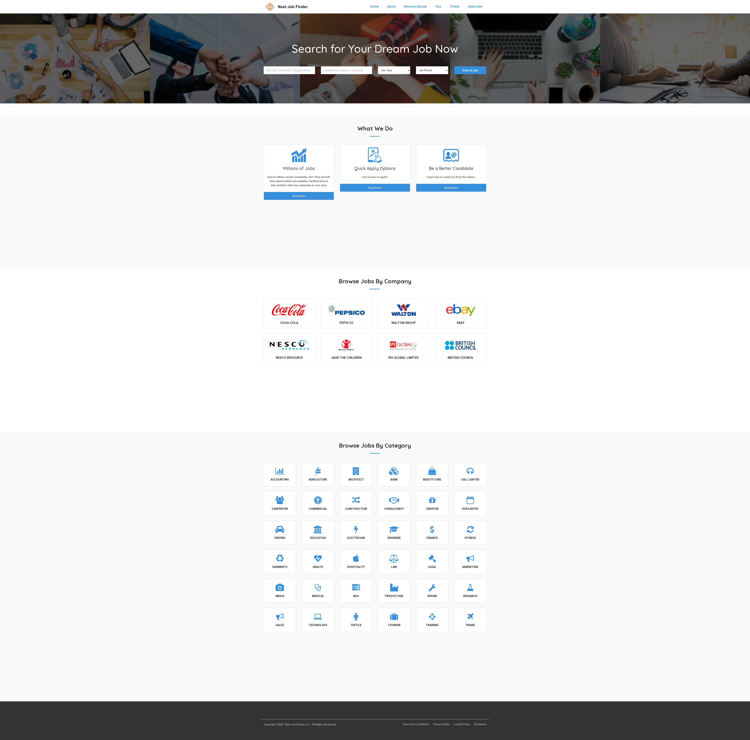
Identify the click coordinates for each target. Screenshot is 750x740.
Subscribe (475, 6)
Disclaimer (480, 724)
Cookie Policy (462, 724)
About (391, 6)
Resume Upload (415, 6)
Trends (455, 6)
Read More (298, 195)
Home (374, 6)
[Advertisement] (375, 231)
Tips (438, 6)
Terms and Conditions (415, 724)
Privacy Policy (441, 724)
